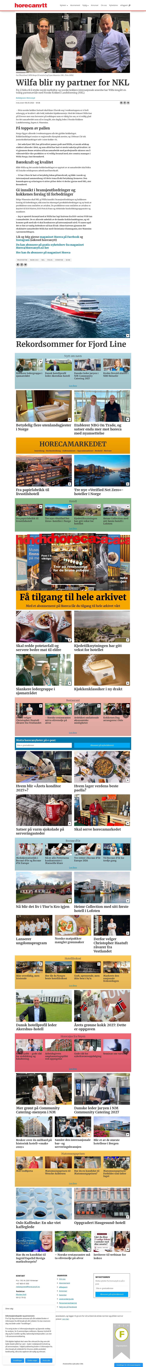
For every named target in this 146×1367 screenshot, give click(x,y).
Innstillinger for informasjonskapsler (129, 1365)
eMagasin (124, 5)
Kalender (63, 1295)
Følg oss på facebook (68, 1307)
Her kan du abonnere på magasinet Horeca (43, 252)
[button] (20, 370)
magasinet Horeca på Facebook (59, 236)
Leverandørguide (66, 1299)
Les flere (73, 386)
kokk (68, 260)
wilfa (50, 260)
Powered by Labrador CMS (73, 1364)
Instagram (23, 240)
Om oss (104, 5)
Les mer (65, 1319)
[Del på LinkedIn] (124, 102)
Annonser (94, 5)
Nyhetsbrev (113, 5)
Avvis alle (46, 1360)
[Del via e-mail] (128, 102)
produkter (22, 260)
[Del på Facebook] (121, 102)
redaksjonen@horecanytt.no (28, 1286)
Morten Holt (21, 1294)
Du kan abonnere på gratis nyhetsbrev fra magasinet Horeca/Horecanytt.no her (50, 246)
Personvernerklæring (68, 1303)
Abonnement (75, 5)
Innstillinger (17, 1360)
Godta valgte (32, 1360)
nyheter (59, 260)
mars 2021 (34, 260)
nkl (43, 260)
